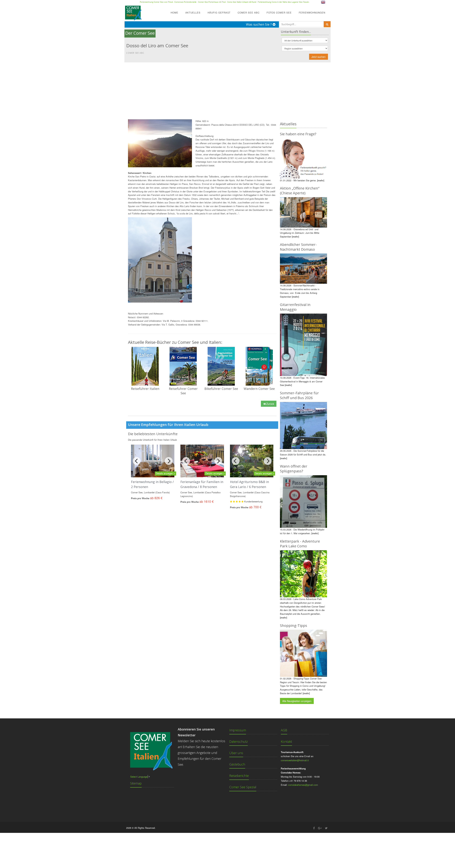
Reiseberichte (239, 775)
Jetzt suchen (318, 56)
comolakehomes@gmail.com (303, 784)
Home (174, 12)
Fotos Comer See (279, 12)
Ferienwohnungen (312, 12)
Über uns (236, 753)
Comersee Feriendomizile (185, 1)
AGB (284, 730)
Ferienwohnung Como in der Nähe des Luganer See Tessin (283, 1)
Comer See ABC (248, 12)
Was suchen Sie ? (259, 24)
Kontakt (286, 741)
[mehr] (320, 180)
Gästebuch (237, 764)
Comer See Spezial (242, 787)
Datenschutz (238, 741)
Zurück (270, 404)
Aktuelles (192, 12)
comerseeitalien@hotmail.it (295, 760)
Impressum (237, 730)
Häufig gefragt (219, 12)
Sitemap (136, 783)
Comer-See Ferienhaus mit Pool (212, 1)
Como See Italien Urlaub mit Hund (241, 1)
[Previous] (137, 461)
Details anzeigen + (165, 473)
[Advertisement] (227, 89)
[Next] (169, 461)
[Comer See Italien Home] (133, 12)
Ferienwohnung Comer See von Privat (156, 1)
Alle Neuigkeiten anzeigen (296, 701)
